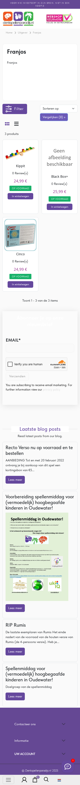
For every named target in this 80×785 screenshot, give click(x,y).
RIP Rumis (16, 625)
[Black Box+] (59, 157)
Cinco (20, 254)
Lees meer (15, 480)
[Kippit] (20, 152)
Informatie (21, 741)
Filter (19, 108)
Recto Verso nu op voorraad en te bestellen (39, 450)
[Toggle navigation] (8, 780)
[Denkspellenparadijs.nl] (18, 19)
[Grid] (7, 124)
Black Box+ (59, 176)
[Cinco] (20, 234)
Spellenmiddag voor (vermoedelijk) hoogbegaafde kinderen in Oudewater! (35, 674)
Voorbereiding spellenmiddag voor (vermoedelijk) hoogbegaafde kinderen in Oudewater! (40, 502)
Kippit (20, 166)
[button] (23, 780)
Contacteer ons (25, 724)
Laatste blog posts (40, 429)
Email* (13, 340)
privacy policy (51, 389)
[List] (16, 124)
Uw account (24, 754)
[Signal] (68, 767)
